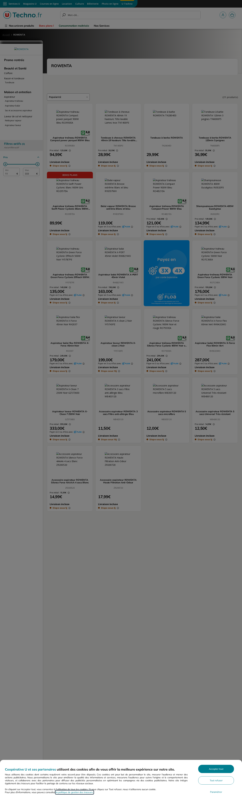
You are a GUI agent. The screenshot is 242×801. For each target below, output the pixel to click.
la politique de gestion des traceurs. (74, 792)
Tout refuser (216, 780)
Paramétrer (216, 791)
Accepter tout (216, 768)
